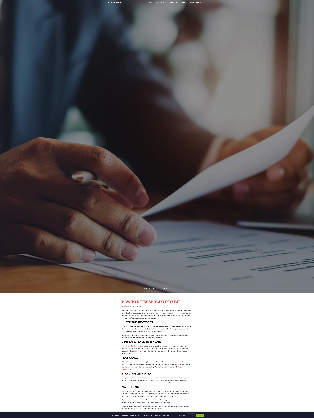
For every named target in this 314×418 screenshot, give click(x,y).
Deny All (191, 415)
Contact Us (201, 3)
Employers (162, 3)
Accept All (200, 415)
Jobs (151, 3)
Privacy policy (182, 415)
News (192, 3)
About (185, 3)
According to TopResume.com (132, 346)
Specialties (174, 3)
